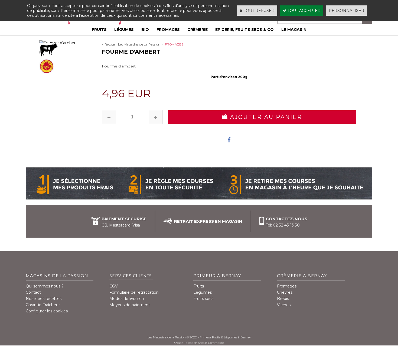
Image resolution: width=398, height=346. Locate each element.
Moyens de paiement (129, 304)
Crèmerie (197, 29)
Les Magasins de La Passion (139, 44)
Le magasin (293, 29)
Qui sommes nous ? (45, 286)
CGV (113, 286)
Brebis (283, 298)
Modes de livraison (126, 298)
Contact (33, 292)
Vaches (284, 304)
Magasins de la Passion (57, 275)
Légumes (124, 29)
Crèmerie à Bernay (302, 275)
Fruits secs (203, 298)
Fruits (99, 29)
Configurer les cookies (47, 311)
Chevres (284, 292)
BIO (145, 29)
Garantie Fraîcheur (43, 304)
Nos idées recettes (43, 298)
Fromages (168, 29)
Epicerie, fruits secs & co (244, 29)
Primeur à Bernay (217, 275)
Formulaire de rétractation (134, 292)
